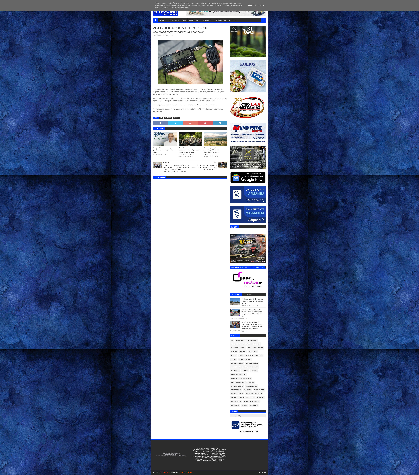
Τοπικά (176, 117)
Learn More (252, 5)
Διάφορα (234, 367)
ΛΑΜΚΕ (233, 393)
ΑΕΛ (249, 348)
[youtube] (265, 472)
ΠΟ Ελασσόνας (236, 401)
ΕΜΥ (256, 367)
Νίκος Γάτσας (244, 397)
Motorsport (240, 340)
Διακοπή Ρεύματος (246, 367)
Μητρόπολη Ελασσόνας (254, 393)
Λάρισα (241, 393)
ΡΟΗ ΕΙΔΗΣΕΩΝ (220, 20)
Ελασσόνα (168, 117)
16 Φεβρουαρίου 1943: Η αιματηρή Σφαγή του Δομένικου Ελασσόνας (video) (253, 301)
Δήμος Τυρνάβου (252, 363)
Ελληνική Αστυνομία (238, 374)
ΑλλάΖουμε (253, 351)
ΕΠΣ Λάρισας (235, 371)
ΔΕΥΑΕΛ (233, 359)
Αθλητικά (243, 351)
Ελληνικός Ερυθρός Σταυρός (241, 378)
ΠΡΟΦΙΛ (162, 20)
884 (161, 117)
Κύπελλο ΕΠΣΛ (259, 390)
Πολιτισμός (235, 405)
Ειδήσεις (245, 371)
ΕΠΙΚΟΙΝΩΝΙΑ (194, 20)
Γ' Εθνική (249, 355)
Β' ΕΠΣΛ (233, 355)
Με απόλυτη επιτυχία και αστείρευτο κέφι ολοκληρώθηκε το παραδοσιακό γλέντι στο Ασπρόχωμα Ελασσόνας (189, 151)
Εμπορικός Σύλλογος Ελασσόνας (242, 382)
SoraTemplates (165, 472)
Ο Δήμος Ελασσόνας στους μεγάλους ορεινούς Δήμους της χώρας (163, 150)
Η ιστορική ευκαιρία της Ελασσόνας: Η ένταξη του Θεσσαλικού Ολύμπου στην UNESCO (212, 151)
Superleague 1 (252, 340)
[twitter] (262, 472)
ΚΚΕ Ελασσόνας (251, 386)
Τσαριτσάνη (254, 405)
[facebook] (260, 472)
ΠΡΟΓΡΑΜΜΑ (174, 20)
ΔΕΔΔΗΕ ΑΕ (259, 355)
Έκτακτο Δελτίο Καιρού (251, 344)
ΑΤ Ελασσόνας (258, 348)
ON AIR (184, 20)
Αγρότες (234, 351)
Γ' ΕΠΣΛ (241, 355)
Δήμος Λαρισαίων (237, 363)
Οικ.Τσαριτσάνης (258, 397)
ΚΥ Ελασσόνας (236, 390)
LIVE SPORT (232, 20)
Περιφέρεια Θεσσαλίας (251, 401)
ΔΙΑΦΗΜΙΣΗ (207, 20)
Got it (261, 5)
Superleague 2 (236, 344)
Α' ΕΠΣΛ (242, 348)
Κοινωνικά (247, 390)
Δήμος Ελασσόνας (245, 359)
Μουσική (234, 397)
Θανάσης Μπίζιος (237, 386)
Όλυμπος (234, 348)
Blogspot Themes (186, 472)
